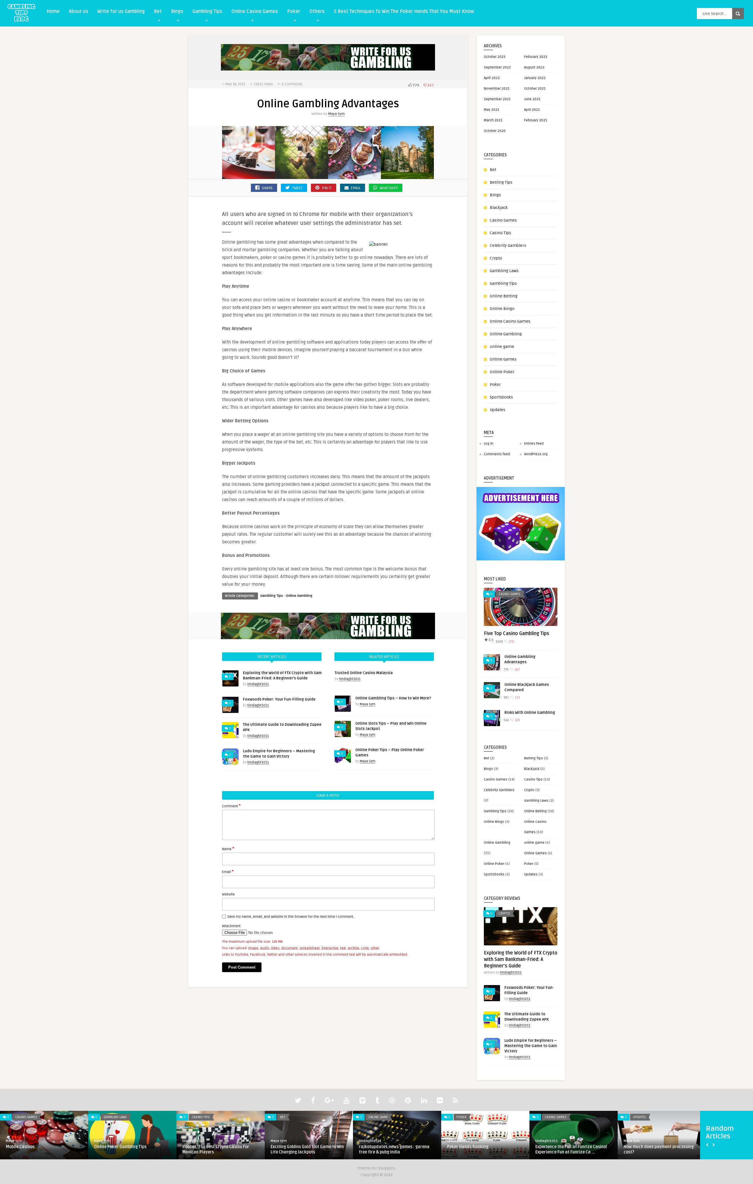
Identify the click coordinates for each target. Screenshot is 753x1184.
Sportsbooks (501, 397)
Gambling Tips (207, 11)
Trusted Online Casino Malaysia (364, 673)
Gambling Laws (504, 270)
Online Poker (502, 371)
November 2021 (496, 88)
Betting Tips (501, 182)
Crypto (496, 258)
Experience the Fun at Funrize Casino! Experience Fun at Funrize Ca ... (218, 1149)
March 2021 (493, 120)
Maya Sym (336, 114)
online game (502, 346)
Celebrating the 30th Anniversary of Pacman (393, 1149)
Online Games (503, 359)
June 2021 (532, 99)
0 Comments (291, 84)
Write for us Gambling (121, 11)
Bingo (177, 11)
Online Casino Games (254, 11)
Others (317, 11)
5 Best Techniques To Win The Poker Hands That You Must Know (404, 11)
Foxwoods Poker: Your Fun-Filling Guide (279, 699)
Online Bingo (502, 308)
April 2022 (492, 78)
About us (78, 11)
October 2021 (535, 88)
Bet (158, 11)
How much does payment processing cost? (306, 1149)
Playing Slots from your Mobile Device (659, 1146)
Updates (497, 409)
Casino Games (503, 220)
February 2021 (535, 120)
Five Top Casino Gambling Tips (516, 634)
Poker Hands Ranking (114, 1146)
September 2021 (497, 99)
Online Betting (503, 296)
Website (228, 894)
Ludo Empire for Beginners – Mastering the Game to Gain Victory (530, 1046)
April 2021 (532, 110)
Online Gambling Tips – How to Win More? (393, 698)
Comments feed (497, 454)
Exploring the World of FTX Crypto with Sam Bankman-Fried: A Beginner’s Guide (520, 959)
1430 (499, 642)
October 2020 (495, 131)
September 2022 (497, 67)
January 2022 (535, 78)
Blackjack (499, 207)
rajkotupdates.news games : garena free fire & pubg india (41, 1149)
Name (228, 848)
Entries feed (534, 443)
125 (517, 720)
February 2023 (535, 57)
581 (506, 697)
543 (506, 720)
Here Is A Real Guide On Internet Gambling (477, 1149)
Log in (488, 443)
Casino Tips (500, 232)
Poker (293, 11)
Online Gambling (299, 596)
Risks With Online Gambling (529, 712)
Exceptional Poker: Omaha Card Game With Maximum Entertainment (572, 1149)
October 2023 (494, 57)
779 (415, 85)
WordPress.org (536, 454)
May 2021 (491, 110)
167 (430, 85)
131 (517, 697)
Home (53, 11)
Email (228, 871)
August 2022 (534, 67)
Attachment (231, 926)
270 (511, 642)
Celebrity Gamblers (508, 245)
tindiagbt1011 (258, 684)
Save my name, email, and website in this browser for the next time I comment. (290, 917)
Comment (231, 805)
